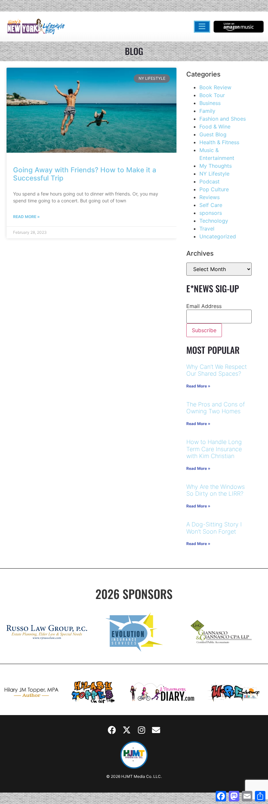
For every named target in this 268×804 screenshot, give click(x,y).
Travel (206, 228)
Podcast (209, 181)
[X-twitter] (126, 729)
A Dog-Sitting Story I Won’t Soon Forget (214, 528)
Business (210, 103)
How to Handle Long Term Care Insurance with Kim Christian (214, 448)
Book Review (215, 87)
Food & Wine (214, 126)
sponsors (210, 213)
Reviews (209, 197)
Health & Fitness (219, 142)
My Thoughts (215, 166)
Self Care (210, 205)
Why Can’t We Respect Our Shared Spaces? (216, 370)
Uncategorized (217, 236)
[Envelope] (156, 729)
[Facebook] (112, 729)
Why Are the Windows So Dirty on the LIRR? (215, 490)
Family (207, 111)
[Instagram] (141, 729)
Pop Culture (214, 189)
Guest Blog (212, 134)
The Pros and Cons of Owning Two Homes (215, 408)
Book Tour (212, 95)
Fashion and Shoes (222, 118)
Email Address (204, 306)
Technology (213, 220)
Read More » (26, 216)
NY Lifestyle (214, 173)
